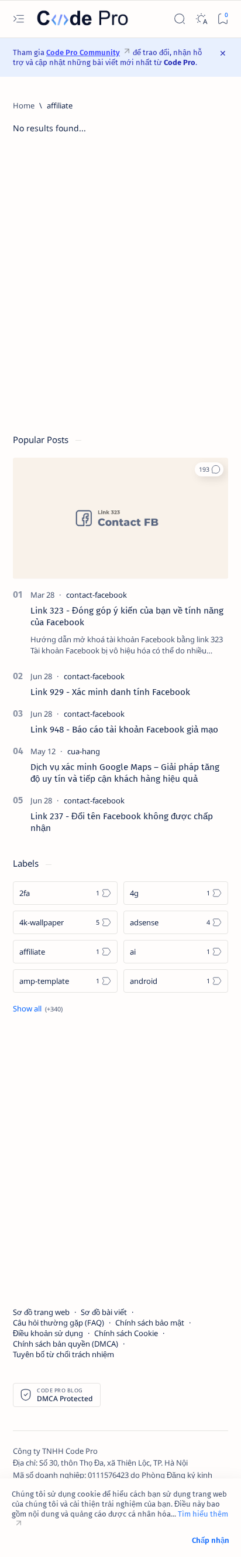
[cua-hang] (83, 751)
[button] (209, 469)
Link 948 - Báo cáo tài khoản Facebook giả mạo (124, 729)
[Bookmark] (222, 19)
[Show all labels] (38, 1008)
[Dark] (201, 19)
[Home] (24, 105)
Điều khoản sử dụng (48, 1333)
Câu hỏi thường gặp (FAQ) (58, 1322)
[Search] (179, 19)
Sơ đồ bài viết (104, 1312)
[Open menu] (18, 19)
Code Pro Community (83, 52)
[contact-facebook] (96, 594)
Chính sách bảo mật (149, 1322)
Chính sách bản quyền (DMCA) (65, 1343)
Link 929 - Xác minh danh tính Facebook (110, 692)
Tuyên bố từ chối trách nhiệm (63, 1354)
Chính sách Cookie (126, 1333)
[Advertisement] (120, 289)
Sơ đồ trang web (41, 1312)
